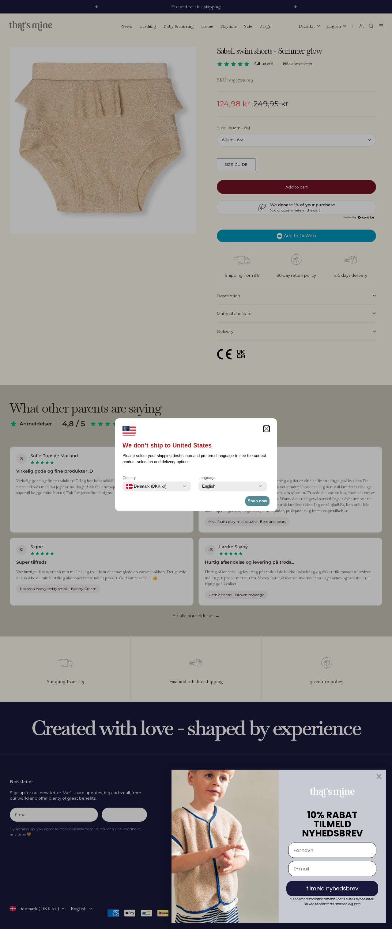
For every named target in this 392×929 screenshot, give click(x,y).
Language (207, 478)
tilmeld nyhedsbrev (332, 888)
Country (129, 478)
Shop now (257, 501)
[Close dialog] (379, 776)
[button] (266, 429)
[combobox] (146, 486)
